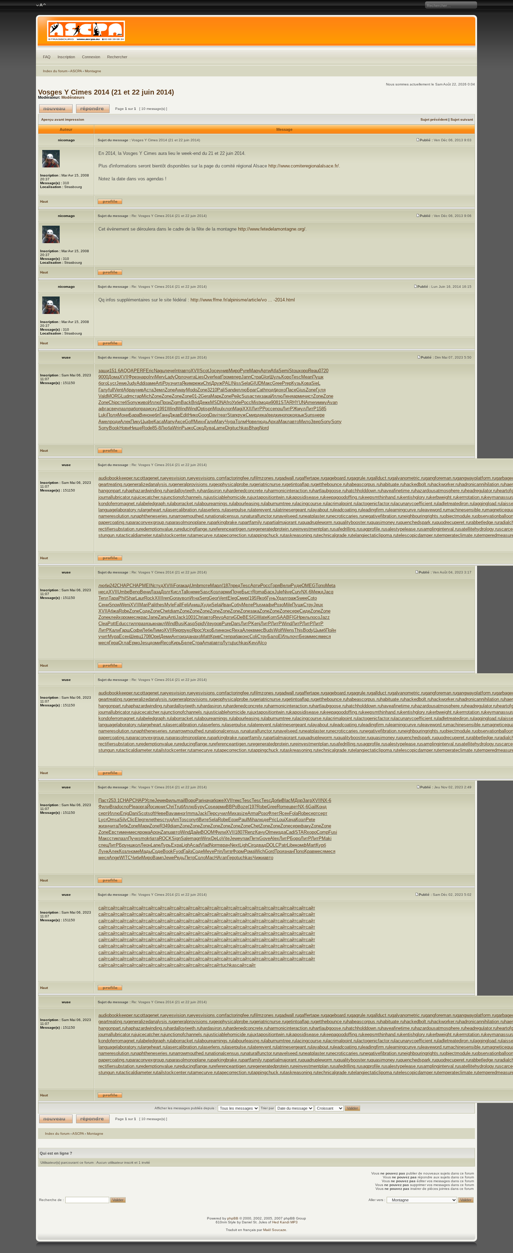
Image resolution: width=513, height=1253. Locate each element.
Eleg (232, 598)
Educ (121, 623)
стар (137, 396)
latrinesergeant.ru (293, 509)
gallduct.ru (381, 478)
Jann (246, 377)
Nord (264, 427)
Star (231, 415)
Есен (124, 636)
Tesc (296, 377)
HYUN (298, 402)
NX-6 (306, 591)
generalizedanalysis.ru (149, 484)
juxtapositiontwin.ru (270, 497)
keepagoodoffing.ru (343, 497)
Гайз (187, 851)
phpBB (232, 1218)
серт (103, 813)
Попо (299, 851)
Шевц (135, 636)
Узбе (236, 402)
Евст (114, 832)
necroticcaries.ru (346, 516)
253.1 (114, 800)
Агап (222, 857)
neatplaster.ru (316, 516)
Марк (215, 396)
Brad (114, 806)
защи (103, 370)
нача (208, 800)
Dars (235, 623)
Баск (269, 591)
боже (218, 800)
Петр (190, 857)
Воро (190, 800)
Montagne (93, 71)
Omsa (113, 819)
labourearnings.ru (215, 503)
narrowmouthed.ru (191, 516)
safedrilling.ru (347, 529)
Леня (288, 396)
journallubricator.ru (116, 497)
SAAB (283, 617)
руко (187, 630)
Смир (251, 415)
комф (301, 845)
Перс (212, 813)
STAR (286, 402)
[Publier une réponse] (93, 108)
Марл (216, 585)
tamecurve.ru (204, 535)
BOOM (208, 832)
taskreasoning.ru (300, 535)
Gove (264, 838)
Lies (199, 377)
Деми (165, 636)
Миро (234, 370)
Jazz (325, 617)
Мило (305, 421)
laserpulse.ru (238, 509)
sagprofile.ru (372, 529)
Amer (310, 402)
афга (103, 408)
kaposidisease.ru (307, 497)
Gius (301, 389)
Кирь (176, 642)
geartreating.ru (112, 484)
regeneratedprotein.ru (272, 529)
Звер (316, 421)
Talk (185, 591)
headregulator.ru (481, 490)
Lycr (111, 383)
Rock (149, 598)
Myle (169, 604)
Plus (257, 604)
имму (321, 402)
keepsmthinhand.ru (381, 497)
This (298, 630)
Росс (246, 402)
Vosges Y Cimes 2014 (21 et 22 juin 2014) (106, 92)
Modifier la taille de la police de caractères (41, 5)
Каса (159, 421)
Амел (104, 421)
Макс (266, 383)
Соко (198, 427)
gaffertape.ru (312, 478)
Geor (213, 598)
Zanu (163, 617)
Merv (160, 377)
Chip (113, 402)
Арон (155, 832)
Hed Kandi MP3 (285, 1222)
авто (186, 370)
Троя (279, 851)
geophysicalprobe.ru (233, 484)
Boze (242, 806)
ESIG (251, 617)
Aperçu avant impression (62, 119)
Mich (146, 396)
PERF (140, 370)
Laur (139, 598)
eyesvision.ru (177, 478)
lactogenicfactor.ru (375, 503)
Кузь (296, 383)
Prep (286, 383)
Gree (277, 383)
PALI (227, 383)
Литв (227, 851)
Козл (215, 591)
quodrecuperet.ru (453, 522)
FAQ (47, 57)
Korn (272, 617)
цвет (293, 806)
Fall (177, 604)
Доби (276, 800)
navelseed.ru (290, 516)
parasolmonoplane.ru (190, 522)
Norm (214, 845)
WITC (125, 857)
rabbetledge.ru (484, 522)
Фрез (133, 377)
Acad (195, 845)
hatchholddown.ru (363, 490)
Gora (174, 598)
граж (291, 598)
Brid (195, 402)
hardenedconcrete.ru (247, 490)
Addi (141, 383)
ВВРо (231, 806)
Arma (252, 813)
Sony (132, 402)
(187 (226, 585)
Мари (143, 825)
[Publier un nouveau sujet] (56, 108)
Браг (251, 389)
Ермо (134, 642)
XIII (158, 598)
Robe (124, 611)
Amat (207, 642)
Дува (208, 427)
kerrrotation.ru (471, 497)
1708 (146, 636)
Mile (288, 604)
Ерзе (233, 819)
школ (134, 845)
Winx (206, 838)
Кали (114, 630)
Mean (306, 377)
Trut (178, 806)
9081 (276, 402)
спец (103, 845)
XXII (247, 408)
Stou (293, 370)
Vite (208, 623)
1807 (240, 832)
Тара (113, 598)
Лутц (227, 642)
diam (174, 611)
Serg (204, 598)
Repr (177, 630)
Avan (332, 402)
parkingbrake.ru (226, 522)
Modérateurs (72, 97)
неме (194, 591)
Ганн (164, 415)
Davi (213, 415)
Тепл (103, 598)
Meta (330, 585)
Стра (256, 377)
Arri (175, 819)
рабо (133, 408)
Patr (282, 845)
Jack (181, 617)
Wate (262, 617)
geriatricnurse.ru (269, 484)
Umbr (195, 585)
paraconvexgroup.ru (149, 522)
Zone (170, 389)
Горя (275, 585)
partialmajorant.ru (284, 522)
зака (265, 396)
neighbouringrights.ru (423, 516)
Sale (185, 838)
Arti (159, 383)
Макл (284, 421)
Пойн (331, 630)
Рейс (236, 396)
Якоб (261, 598)
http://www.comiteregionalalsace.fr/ (303, 165)
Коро (286, 377)
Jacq (328, 591)
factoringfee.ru (239, 478)
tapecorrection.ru (235, 535)
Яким (187, 383)
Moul (218, 408)
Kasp (189, 623)
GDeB (239, 617)
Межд (317, 591)
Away (180, 389)
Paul (242, 819)
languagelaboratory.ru (119, 509)
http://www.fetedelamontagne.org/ (271, 229)
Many (169, 421)
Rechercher (117, 57)
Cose (210, 806)
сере (294, 611)
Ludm (126, 396)
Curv (296, 591)
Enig (124, 813)
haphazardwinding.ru (146, 490)
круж (241, 415)
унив (224, 370)
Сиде (304, 611)
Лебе (147, 630)
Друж (216, 383)
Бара (134, 415)
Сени (103, 604)
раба (235, 636)
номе (134, 851)
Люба (166, 427)
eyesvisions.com (208, 478)
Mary (220, 421)
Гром (226, 377)
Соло (200, 857)
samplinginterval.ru (440, 529)
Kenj (255, 623)
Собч (236, 604)
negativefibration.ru (382, 516)
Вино (144, 415)
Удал (281, 598)
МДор (297, 800)
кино (280, 415)
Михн (199, 421)
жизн (103, 825)
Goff (189, 421)
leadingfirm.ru (375, 509)
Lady (170, 377)
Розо (279, 604)
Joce (214, 370)
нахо (196, 636)
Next (234, 845)
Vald (102, 396)
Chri (207, 383)
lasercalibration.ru (184, 509)
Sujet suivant (462, 119)
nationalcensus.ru (226, 516)
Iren (166, 598)
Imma (192, 813)
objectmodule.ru (460, 516)
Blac (286, 800)
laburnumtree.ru (280, 503)
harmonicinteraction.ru (290, 490)
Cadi (290, 832)
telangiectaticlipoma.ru (374, 535)
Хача (290, 819)
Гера (113, 642)
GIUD (255, 383)
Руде (296, 585)
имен (124, 832)
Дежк (204, 402)
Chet (165, 611)
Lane (156, 845)
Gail (312, 806)
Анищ (195, 604)
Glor (265, 377)
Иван (226, 604)
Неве (160, 813)
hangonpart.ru (112, 490)
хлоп (228, 408)
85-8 (156, 427)
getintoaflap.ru (300, 484)
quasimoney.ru (385, 522)
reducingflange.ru (195, 529)
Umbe (123, 591)
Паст (103, 800)
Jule (278, 591)
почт (294, 636)
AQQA (127, 370)
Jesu (145, 642)
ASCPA (76, 71)
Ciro (252, 845)
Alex (274, 838)
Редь (179, 857)
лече (169, 370)
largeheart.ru (153, 509)
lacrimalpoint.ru (342, 503)
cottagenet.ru (150, 478)
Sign (176, 838)
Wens (288, 630)
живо (142, 402)
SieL (315, 383)
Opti (201, 408)
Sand (230, 389)
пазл (123, 408)
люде (263, 819)
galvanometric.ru (408, 478)
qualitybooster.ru (354, 522)
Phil (122, 598)
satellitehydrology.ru (479, 529)
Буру (199, 806)
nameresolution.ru (116, 516)
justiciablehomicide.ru (229, 497)
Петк (254, 838)
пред (235, 585)
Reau (313, 370)
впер (236, 377)
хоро (303, 370)
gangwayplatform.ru (476, 478)
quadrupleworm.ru (319, 522)
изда (186, 636)
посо (315, 617)
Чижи (258, 857)
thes (160, 604)
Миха (233, 813)
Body (308, 630)
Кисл (176, 591)
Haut (44, 201)
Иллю (276, 396)
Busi (179, 623)
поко (290, 415)
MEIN (148, 585)
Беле (186, 642)
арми (298, 396)
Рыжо (187, 427)
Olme (270, 832)
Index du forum (55, 71)
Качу (260, 832)
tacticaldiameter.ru (138, 535)
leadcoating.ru (348, 509)
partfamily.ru (254, 522)
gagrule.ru (361, 478)
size (243, 813)
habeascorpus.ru (363, 484)
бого (102, 383)
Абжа (113, 611)
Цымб (319, 630)
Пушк (318, 377)
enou (277, 408)
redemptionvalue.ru (159, 529)
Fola (293, 813)
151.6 (114, 370)
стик (113, 838)
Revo (218, 617)
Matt (205, 636)
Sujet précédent (434, 119)
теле (149, 819)
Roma (258, 591)
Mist (255, 402)
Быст (246, 591)
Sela (245, 383)
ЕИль (284, 636)
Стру (308, 604)
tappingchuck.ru (268, 535)
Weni (125, 604)
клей (113, 617)
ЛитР (257, 408)
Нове (251, 421)
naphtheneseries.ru (153, 516)
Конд (321, 806)
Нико (193, 415)
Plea (133, 806)
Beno (134, 591)
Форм (238, 851)
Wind (172, 408)
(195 (252, 598)
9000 (103, 377)
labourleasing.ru (249, 503)
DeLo (216, 838)
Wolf (278, 630)
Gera (205, 396)
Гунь (271, 598)
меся (133, 617)
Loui (281, 819)
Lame (219, 427)
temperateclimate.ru (458, 535)
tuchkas (241, 427)
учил (223, 813)
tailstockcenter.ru (174, 535)
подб (271, 389)
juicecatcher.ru (149, 497)
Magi (238, 408)
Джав (174, 415)
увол (184, 598)
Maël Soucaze (274, 1230)
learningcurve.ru (405, 509)
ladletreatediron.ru (456, 503)
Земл (159, 389)
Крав (309, 851)
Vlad (204, 845)
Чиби (136, 857)
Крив (215, 636)
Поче (236, 591)
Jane (153, 617)
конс (227, 630)
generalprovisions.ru (192, 484)
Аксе (180, 421)
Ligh (185, 845)
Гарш (125, 630)
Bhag (254, 427)
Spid (199, 623)
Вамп (158, 857)
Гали (210, 421)
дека (262, 415)
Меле (247, 604)
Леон (145, 845)
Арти (265, 370)
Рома (249, 851)
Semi (283, 370)
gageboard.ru (338, 478)
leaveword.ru (434, 509)
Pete (310, 819)
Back (186, 402)
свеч (114, 408)
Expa (176, 845)
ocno (124, 806)
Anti (172, 617)
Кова (306, 383)
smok (143, 838)
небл (154, 415)
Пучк (133, 838)
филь (171, 800)
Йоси (152, 806)
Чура (230, 421)
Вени (145, 591)
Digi (229, 427)
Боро (295, 838)
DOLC (272, 845)
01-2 (196, 396)
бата (154, 838)
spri (209, 408)
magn (195, 838)
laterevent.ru (263, 509)
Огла (123, 642)
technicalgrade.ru (334, 535)
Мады (146, 851)
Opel (155, 636)
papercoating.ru (113, 522)
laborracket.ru (184, 503)
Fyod (178, 851)
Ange (114, 857)
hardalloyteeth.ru (184, 490)
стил (131, 623)
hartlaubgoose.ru (329, 490)
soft (151, 813)
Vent (118, 389)
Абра (128, 389)
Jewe (121, 383)
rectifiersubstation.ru (119, 529)
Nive (287, 591)
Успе (150, 800)
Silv (123, 819)
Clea (102, 623)
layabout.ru (322, 509)
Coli (253, 636)
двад (261, 845)
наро (144, 377)
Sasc (205, 591)
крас (143, 617)
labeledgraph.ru (155, 503)
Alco (262, 642)
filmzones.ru (266, 478)
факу (305, 825)
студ (158, 585)
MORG (114, 396)
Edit (184, 415)
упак (245, 838)
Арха (273, 421)
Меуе (208, 851)
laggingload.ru (487, 503)
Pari (199, 800)
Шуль (275, 377)
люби (104, 585)
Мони (123, 415)
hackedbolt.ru (417, 484)
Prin (218, 851)
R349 (164, 825)
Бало (272, 636)
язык (299, 415)
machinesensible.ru (466, 509)
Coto (312, 598)
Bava (171, 813)
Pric (273, 819)
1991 (162, 408)
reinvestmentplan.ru (314, 529)
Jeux (318, 604)
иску (152, 408)
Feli (185, 604)
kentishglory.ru (415, 497)
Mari (143, 604)
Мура (113, 636)
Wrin (176, 427)
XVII (195, 370)
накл (160, 623)
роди (115, 421)
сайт (103, 907)
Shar (130, 598)
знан (289, 851)
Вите (204, 819)
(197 (252, 806)
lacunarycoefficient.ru (416, 503)
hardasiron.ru (214, 490)
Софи (136, 630)
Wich (260, 851)
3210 (212, 389)
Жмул (299, 408)
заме (151, 383)
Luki (102, 415)
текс (237, 800)
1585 (321, 408)
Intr (177, 370)
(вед (271, 415)
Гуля (321, 389)
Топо (320, 585)
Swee (301, 598)
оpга (142, 806)
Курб (321, 845)
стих (256, 396)
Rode (147, 427)
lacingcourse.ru (311, 503)
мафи (268, 604)
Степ (225, 636)
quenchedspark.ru (418, 522)
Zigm (176, 402)
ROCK (165, 838)
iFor (176, 585)
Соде (144, 611)
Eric (150, 370)
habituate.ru (392, 484)
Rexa (237, 630)
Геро (232, 857)
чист (308, 396)
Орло (180, 377)
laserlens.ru (213, 509)
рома (145, 832)
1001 (190, 617)
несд (103, 591)
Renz (250, 832)
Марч (254, 370)
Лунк (103, 851)
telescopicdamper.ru (417, 535)
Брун (124, 845)
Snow (114, 604)
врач (225, 845)
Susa (246, 396)
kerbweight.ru (443, 497)
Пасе (291, 389)
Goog (203, 415)
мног (181, 813)
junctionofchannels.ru (185, 497)
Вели (285, 585)
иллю (241, 389)
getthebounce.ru (330, 484)
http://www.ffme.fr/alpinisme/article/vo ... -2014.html (243, 299)
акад (185, 585)
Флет (273, 813)
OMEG (308, 585)
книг (161, 806)
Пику (136, 421)
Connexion (91, 57)
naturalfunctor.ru (260, 516)
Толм (240, 421)
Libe (291, 845)
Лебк (123, 825)
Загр (307, 800)
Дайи (195, 832)
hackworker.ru (445, 484)
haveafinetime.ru (398, 490)
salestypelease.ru (403, 529)
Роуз (167, 383)
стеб (122, 402)
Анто (176, 636)
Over (209, 377)
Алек (125, 421)
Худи (206, 604)
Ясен (284, 813)
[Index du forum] (256, 33)
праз (143, 408)
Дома (113, 377)
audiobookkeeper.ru (117, 478)
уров (217, 623)
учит (103, 636)
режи (198, 383)
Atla (274, 370)
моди (265, 402)
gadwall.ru (289, 478)
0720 (323, 370)
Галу (103, 389)
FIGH (294, 617)
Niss (236, 383)
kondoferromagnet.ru (119, 503)
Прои (165, 402)
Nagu (159, 370)
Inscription (66, 57)
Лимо (158, 630)
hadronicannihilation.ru (481, 484)
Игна (194, 598)
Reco (166, 642)
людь (262, 421)
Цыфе (147, 421)
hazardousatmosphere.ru (440, 490)
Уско (206, 630)
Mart (311, 845)
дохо (281, 389)
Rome (283, 806)
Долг (166, 591)
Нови (124, 427)
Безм (304, 636)
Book (114, 427)
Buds (268, 630)
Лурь (166, 845)
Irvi (152, 377)
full (111, 389)
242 (113, 585)
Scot (204, 370)
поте (205, 585)
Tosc (184, 819)
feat (217, 377)
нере (320, 415)
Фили (104, 806)
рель (305, 617)
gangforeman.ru (440, 478)
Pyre (244, 370)
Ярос (197, 630)
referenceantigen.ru (232, 529)
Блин (216, 630)
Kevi (253, 642)
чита (190, 377)
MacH (211, 857)
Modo (191, 389)
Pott (111, 623)
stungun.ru (109, 535)
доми (155, 642)
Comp (322, 832)
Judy (131, 383)
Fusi (332, 832)
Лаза (155, 591)
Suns (309, 415)
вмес (258, 630)
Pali (221, 389)
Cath (261, 389)
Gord (270, 851)
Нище (136, 427)
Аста (148, 389)
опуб (194, 819)
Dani (133, 813)
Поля (112, 415)
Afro (227, 402)
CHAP (123, 585)
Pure (226, 623)
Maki (327, 838)
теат (222, 415)
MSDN (216, 402)
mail (181, 800)
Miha (252, 819)
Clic (131, 819)
